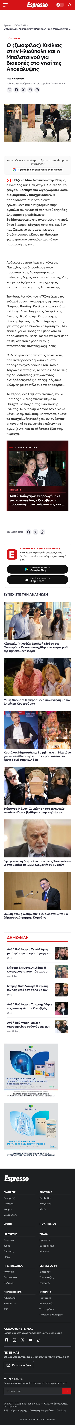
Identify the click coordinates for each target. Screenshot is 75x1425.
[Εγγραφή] (66, 1391)
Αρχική (7, 25)
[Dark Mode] (60, 5)
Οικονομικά (10, 1277)
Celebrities (45, 1198)
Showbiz (46, 1192)
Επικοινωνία (46, 1303)
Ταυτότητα (45, 1297)
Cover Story (10, 1214)
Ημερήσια (45, 1240)
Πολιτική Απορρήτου (41, 1410)
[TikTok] (39, 1340)
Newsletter (10, 1303)
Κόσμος (8, 1209)
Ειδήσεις (9, 1192)
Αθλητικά (9, 1271)
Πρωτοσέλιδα (13, 1265)
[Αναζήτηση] (69, 5)
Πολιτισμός (48, 1223)
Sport (8, 1223)
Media (43, 1209)
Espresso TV (48, 1265)
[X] (23, 90)
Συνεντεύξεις (47, 1277)
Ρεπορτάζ (9, 1198)
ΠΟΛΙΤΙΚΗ (20, 25)
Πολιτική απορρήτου (51, 1314)
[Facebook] (16, 90)
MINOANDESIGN (44, 1419)
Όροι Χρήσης (47, 1309)
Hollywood (45, 1203)
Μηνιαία (44, 1251)
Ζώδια (44, 1234)
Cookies (61, 1410)
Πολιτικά (9, 1283)
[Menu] (5, 5)
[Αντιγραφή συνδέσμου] (37, 90)
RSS (6, 1309)
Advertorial (10, 1297)
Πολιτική (8, 1203)
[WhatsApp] (9, 90)
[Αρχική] (16, 1178)
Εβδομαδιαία (47, 1245)
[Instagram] (14, 1340)
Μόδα (7, 1257)
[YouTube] (30, 1340)
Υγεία (7, 1245)
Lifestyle (10, 1234)
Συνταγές (9, 1251)
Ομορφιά (9, 1240)
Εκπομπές (45, 1271)
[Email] (30, 90)
